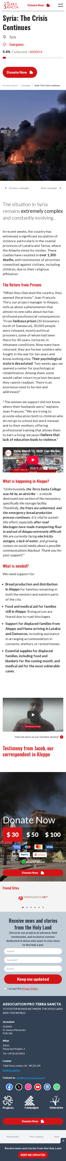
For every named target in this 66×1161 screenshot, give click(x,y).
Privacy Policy (30, 988)
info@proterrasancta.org (31, 1077)
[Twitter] (18, 1087)
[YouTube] (37, 1087)
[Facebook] (9, 1087)
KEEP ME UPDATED (33, 1154)
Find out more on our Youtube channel (37, 736)
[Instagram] (28, 1087)
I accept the (23, 988)
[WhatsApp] (56, 1087)
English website (11, 1070)
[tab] (23, 907)
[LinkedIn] (47, 1087)
